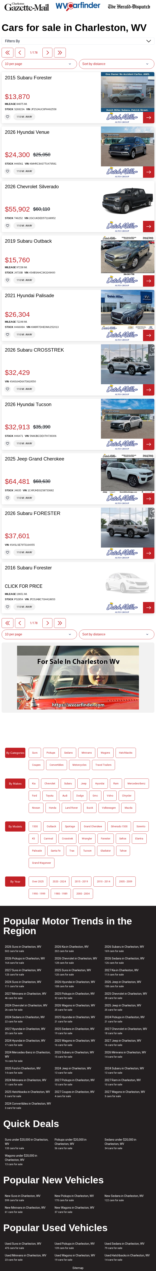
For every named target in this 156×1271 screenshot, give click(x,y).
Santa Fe (56, 850)
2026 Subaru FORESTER (32, 513)
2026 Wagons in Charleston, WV (75, 1007)
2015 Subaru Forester (28, 77)
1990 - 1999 (38, 893)
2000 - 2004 (83, 893)
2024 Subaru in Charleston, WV (124, 1070)
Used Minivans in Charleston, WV (25, 1257)
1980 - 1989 (60, 893)
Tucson (87, 850)
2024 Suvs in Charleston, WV (23, 984)
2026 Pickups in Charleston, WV (25, 960)
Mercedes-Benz (136, 783)
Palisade (37, 850)
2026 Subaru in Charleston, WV (124, 949)
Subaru (68, 783)
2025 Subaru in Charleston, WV (74, 1054)
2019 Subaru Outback (28, 241)
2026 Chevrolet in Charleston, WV (76, 960)
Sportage (70, 826)
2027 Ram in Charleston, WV (123, 1082)
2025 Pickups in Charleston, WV (75, 996)
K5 (33, 838)
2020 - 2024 (59, 881)
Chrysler (126, 795)
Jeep (83, 783)
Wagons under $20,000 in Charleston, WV (21, 1160)
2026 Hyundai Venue (27, 132)
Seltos (122, 838)
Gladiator (106, 850)
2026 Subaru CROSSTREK (34, 350)
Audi (64, 795)
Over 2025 (38, 881)
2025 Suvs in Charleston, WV (73, 972)
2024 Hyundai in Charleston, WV (25, 1043)
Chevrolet (49, 783)
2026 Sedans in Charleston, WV (124, 960)
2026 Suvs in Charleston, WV (23, 949)
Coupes (36, 765)
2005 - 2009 (125, 881)
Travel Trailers (103, 765)
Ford (34, 795)
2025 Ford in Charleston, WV (23, 1070)
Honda (52, 807)
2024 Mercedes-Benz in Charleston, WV (28, 1057)
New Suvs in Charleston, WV (22, 1198)
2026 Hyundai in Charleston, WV (75, 984)
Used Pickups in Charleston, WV (75, 1246)
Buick (90, 807)
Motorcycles (80, 765)
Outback (51, 826)
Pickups (51, 752)
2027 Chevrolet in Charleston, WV (126, 1031)
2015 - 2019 (81, 881)
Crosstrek (67, 838)
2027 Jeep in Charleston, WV (123, 1043)
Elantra (139, 838)
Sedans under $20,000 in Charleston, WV (120, 1144)
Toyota (49, 795)
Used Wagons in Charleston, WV (75, 1257)
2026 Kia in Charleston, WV (72, 949)
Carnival (48, 838)
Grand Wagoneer (41, 863)
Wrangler (87, 838)
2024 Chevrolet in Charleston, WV (26, 1007)
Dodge (80, 795)
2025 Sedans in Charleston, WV (74, 1031)
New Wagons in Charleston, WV (74, 1210)
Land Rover (71, 807)
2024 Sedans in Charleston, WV (25, 1019)
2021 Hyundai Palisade (29, 295)
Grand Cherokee (93, 826)
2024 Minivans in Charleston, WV (25, 1082)
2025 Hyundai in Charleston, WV (75, 1019)
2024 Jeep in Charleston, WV (73, 1070)
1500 (35, 826)
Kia (34, 783)
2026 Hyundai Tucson (28, 404)
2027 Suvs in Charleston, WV (23, 972)
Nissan (36, 807)
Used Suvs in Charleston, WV (23, 1246)
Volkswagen (109, 807)
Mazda (128, 807)
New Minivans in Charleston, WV (25, 1210)
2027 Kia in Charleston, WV (122, 972)
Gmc (95, 795)
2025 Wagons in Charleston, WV (75, 1043)
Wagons (105, 752)
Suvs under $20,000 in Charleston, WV (26, 1144)
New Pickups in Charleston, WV (74, 1198)
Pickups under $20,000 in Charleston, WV (71, 1144)
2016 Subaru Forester (28, 567)
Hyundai (99, 783)
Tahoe (123, 850)
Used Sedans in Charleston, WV (124, 1246)
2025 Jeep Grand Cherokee (34, 458)
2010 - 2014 (103, 881)
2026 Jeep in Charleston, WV (123, 984)
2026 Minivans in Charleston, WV (125, 1054)
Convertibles (57, 765)
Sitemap (78, 1268)
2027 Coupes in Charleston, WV (74, 1094)
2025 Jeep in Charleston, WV (123, 1007)
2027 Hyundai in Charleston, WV (25, 1031)
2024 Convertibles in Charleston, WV (28, 1105)
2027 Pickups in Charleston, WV (75, 1082)
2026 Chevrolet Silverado (32, 186)
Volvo (110, 795)
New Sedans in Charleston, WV (124, 1198)
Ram (116, 783)
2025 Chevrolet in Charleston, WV (126, 996)
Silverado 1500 (119, 826)
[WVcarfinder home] (78, 6)
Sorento (140, 826)
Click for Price (23, 586)
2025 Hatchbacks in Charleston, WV (27, 1094)
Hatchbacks (125, 752)
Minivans (87, 752)
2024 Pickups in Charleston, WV (125, 1019)
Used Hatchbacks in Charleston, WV (127, 1257)
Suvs (35, 752)
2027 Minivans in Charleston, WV (25, 996)
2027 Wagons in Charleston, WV (125, 1094)
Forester (105, 838)
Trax (71, 850)
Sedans (68, 752)
